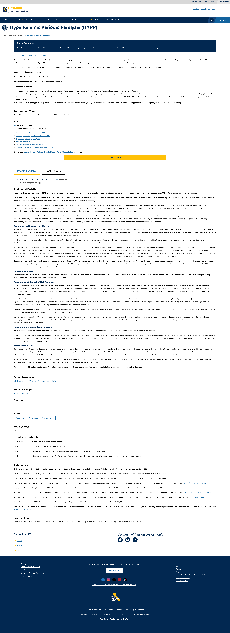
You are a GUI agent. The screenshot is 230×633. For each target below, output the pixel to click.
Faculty (178, 569)
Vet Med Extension (28, 570)
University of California (135, 609)
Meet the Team (116, 20)
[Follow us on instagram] (135, 539)
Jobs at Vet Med (182, 580)
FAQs (97, 20)
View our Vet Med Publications (33, 573)
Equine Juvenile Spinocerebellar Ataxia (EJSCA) (35, 147)
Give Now (114, 570)
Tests (19, 550)
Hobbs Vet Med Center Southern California (193, 574)
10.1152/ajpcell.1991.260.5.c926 (196, 483)
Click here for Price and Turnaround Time (30, 55)
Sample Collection (71, 20)
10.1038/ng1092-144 (196, 497)
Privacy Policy (26, 576)
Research (29, 20)
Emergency (25, 563)
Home (4, 35)
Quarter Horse (48, 418)
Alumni (178, 572)
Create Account (209, 1)
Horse (20, 35)
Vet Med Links (221, 20)
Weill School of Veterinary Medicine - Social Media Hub (114, 584)
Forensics (18, 20)
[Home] (16, 10)
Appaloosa (20, 418)
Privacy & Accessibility (94, 609)
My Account (86, 20)
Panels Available (27, 171)
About (58, 20)
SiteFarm (126, 619)
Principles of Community (115, 609)
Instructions (53, 171)
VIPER (178, 566)
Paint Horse (33, 418)
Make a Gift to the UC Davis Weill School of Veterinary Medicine (114, 564)
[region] (115, 449)
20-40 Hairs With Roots (24, 393)
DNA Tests (6, 20)
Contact (105, 20)
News (50, 20)
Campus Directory (183, 577)
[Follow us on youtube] (127, 539)
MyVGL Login (197, 1)
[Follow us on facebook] (120, 539)
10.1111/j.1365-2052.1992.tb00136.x (198, 492)
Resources (40, 20)
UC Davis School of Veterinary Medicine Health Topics (35, 381)
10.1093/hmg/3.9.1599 (22, 509)
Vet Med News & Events (30, 566)
